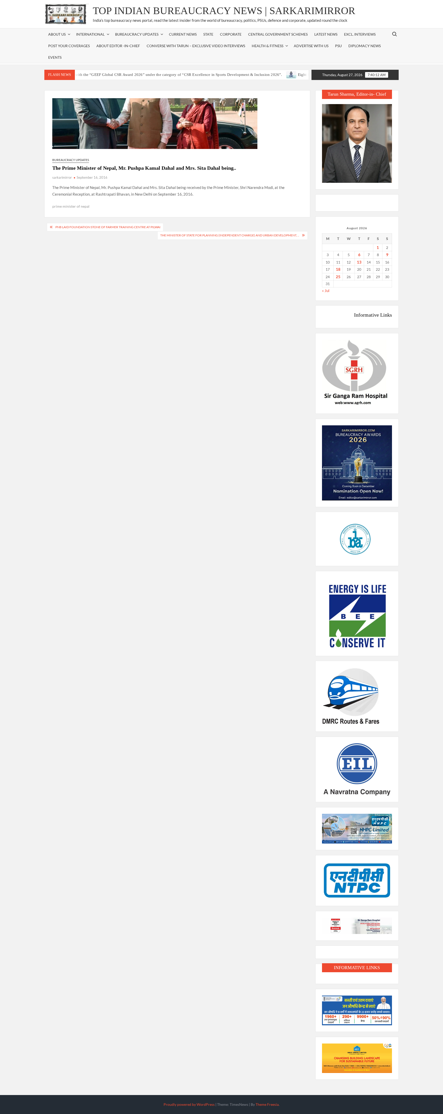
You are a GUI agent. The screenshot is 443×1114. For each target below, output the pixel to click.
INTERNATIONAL (90, 34)
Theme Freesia (267, 1104)
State (208, 34)
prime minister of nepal (70, 206)
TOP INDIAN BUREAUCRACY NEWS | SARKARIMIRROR (224, 10)
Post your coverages (69, 46)
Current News (183, 34)
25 (338, 276)
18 (338, 269)
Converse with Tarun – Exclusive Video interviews (196, 46)
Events (55, 57)
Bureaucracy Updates (136, 34)
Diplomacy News (364, 46)
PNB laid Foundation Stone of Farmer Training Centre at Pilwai (107, 227)
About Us (57, 34)
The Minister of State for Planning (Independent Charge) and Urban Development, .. (229, 235)
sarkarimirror (62, 177)
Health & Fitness (267, 46)
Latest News (325, 34)
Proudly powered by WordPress (189, 1104)
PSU (338, 46)
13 (359, 262)
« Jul (325, 290)
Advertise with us (311, 46)
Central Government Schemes (278, 34)
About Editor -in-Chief (118, 46)
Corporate (230, 34)
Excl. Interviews (360, 34)
